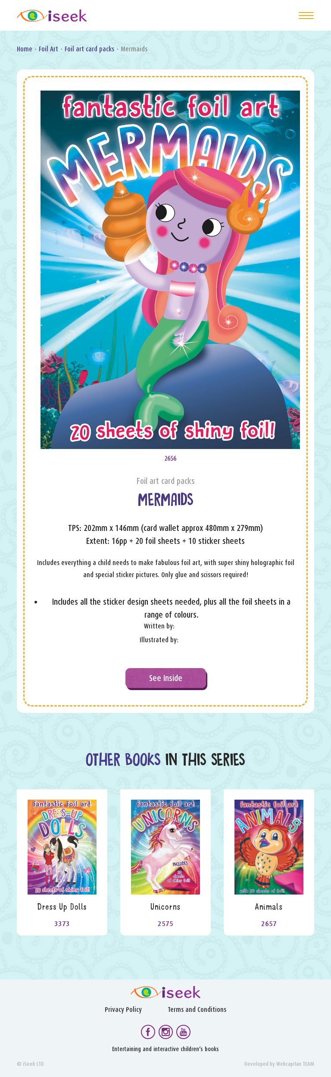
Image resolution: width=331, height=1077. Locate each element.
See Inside (165, 678)
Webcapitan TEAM (295, 1064)
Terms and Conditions (197, 1009)
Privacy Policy (123, 1009)
